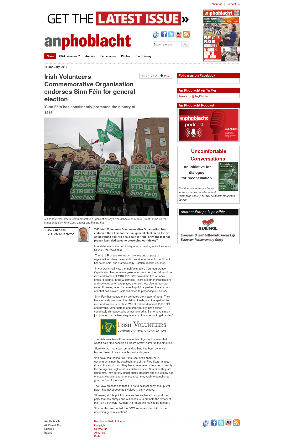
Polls (97, 436)
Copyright (100, 425)
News (50, 56)
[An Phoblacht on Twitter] (171, 34)
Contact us (233, 4)
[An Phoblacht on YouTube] (178, 34)
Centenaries (108, 56)
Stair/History (144, 56)
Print (166, 76)
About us (216, 4)
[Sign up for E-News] (156, 35)
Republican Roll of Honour (109, 421)
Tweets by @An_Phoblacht (195, 96)
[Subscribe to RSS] (186, 34)
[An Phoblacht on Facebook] (163, 34)
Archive (90, 56)
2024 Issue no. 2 (69, 56)
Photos (125, 56)
